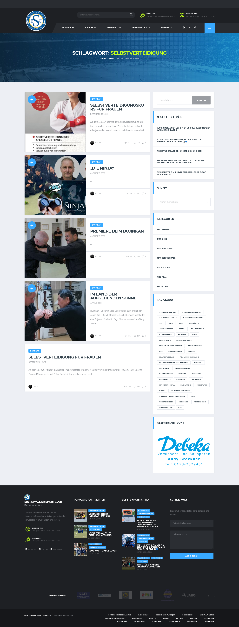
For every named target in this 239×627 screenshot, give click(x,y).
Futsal (179, 618)
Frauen (191, 351)
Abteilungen (139, 27)
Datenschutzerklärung (119, 615)
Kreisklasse (165, 379)
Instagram (57, 549)
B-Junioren (137, 618)
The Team (162, 277)
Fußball (198, 362)
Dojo (194, 334)
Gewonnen (164, 368)
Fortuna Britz (175, 351)
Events (165, 27)
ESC (161, 351)
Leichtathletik (207, 615)
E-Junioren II (174, 621)
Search (201, 100)
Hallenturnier (166, 374)
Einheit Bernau (195, 346)
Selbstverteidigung (180, 391)
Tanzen (193, 618)
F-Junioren (156, 621)
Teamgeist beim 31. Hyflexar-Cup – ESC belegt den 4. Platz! (181, 173)
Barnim (182, 329)
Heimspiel (196, 374)
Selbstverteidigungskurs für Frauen (117, 107)
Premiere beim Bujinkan (117, 231)
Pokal (162, 391)
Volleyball (163, 286)
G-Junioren (122, 621)
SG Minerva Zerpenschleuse (172, 396)
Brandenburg (197, 329)
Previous (208, 596)
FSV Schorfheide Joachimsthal (173, 362)
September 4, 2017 (37, 362)
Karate (152, 618)
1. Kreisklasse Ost (167, 312)
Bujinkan (162, 239)
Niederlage (202, 385)
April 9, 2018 (95, 303)
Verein (89, 27)
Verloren (183, 402)
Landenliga (196, 379)
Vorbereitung (166, 407)
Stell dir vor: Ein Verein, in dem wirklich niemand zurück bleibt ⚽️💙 (179, 140)
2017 (161, 323)
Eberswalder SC (184, 340)
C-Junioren (209, 621)
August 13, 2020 (97, 173)
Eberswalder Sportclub (170, 346)
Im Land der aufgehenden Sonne (113, 296)
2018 (171, 323)
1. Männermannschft (191, 312)
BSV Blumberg (165, 334)
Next (214, 596)
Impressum (143, 615)
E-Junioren (192, 621)
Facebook (32, 549)
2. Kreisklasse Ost (168, 317)
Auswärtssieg (166, 329)
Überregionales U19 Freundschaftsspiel (100, 534)
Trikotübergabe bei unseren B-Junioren (179, 151)
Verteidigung (200, 402)
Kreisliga (180, 379)
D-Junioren (187, 615)
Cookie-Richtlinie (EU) (165, 615)
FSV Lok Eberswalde (189, 357)
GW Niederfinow (182, 368)
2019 (181, 323)
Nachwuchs (163, 267)
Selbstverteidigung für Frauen (64, 357)
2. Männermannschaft (193, 317)
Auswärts (194, 323)
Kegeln (166, 618)
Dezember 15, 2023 (98, 114)
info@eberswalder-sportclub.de (160, 16)
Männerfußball (166, 258)
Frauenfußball (166, 248)
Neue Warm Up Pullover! (102, 551)
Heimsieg (182, 374)
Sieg (193, 396)
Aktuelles (68, 27)
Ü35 (180, 407)
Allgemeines (164, 229)
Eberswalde (165, 340)
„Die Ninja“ (102, 168)
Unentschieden (166, 402)
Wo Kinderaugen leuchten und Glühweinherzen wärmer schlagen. (183, 129)
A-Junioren (209, 618)
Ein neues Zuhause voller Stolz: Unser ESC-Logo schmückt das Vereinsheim (181, 161)
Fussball (112, 27)
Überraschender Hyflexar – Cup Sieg (99, 515)
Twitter (44, 549)
